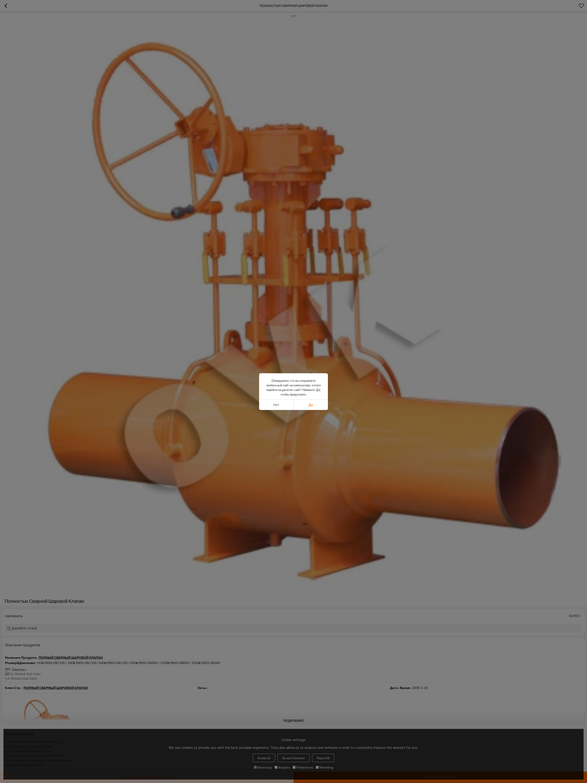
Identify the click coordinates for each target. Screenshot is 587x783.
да (311, 404)
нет (276, 404)
